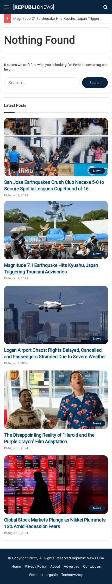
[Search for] (105, 9)
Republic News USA (88, 558)
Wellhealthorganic (43, 575)
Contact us (92, 566)
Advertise (71, 566)
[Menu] (6, 9)
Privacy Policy (36, 566)
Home (16, 566)
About (55, 566)
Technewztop (72, 575)
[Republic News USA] (34, 7)
